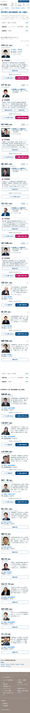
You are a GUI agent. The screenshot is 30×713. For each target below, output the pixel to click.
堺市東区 (12, 664)
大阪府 (14, 49)
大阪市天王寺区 (11, 494)
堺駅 (4, 327)
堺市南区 (22, 664)
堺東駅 (14, 51)
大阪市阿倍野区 (11, 408)
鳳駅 (4, 573)
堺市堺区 (20, 49)
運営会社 (5, 703)
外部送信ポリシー (22, 688)
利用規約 (20, 682)
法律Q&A (5, 684)
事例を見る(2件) (8, 110)
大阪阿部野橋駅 (7, 438)
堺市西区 (9, 572)
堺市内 (2, 662)
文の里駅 (5, 409)
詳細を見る (15, 359)
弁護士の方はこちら (23, 1)
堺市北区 (9, 522)
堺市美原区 (8, 666)
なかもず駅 (6, 523)
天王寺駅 (5, 496)
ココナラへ (4, 1)
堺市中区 (8, 664)
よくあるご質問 (7, 690)
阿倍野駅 (5, 598)
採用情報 (5, 705)
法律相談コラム (7, 686)
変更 (27, 22)
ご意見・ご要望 (22, 680)
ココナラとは (6, 688)
